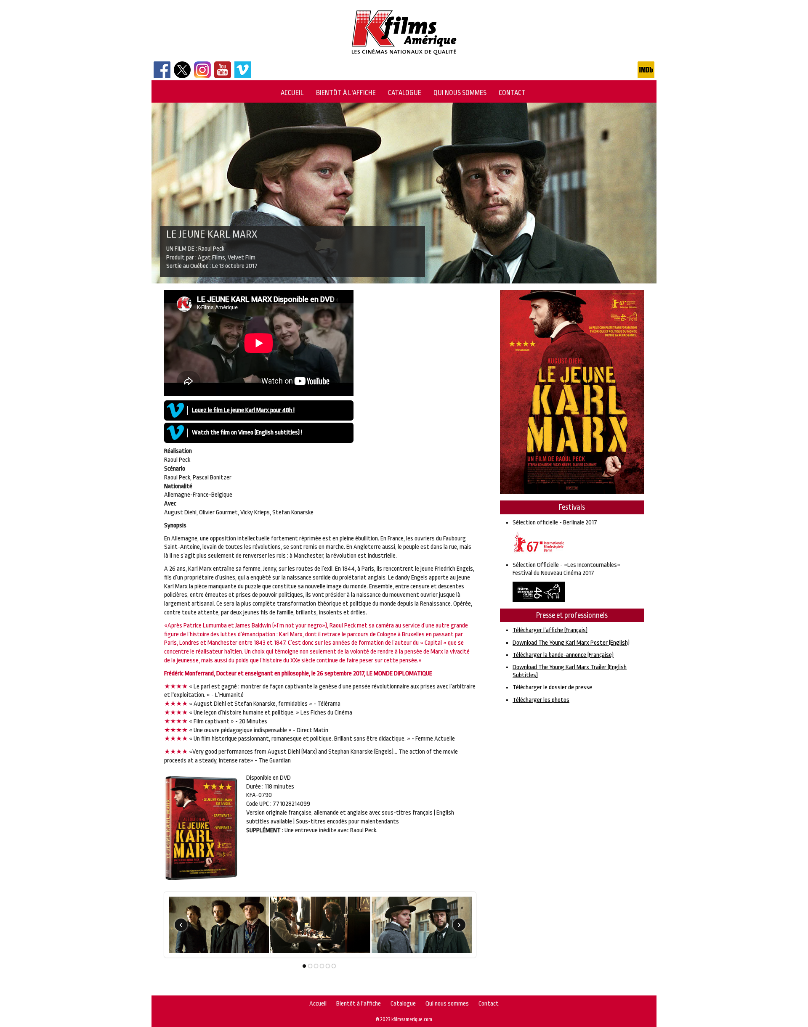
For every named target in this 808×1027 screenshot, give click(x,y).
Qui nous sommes (459, 93)
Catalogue (404, 93)
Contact (512, 93)
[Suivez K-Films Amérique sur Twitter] (182, 76)
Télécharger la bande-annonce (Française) (563, 655)
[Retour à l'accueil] (404, 55)
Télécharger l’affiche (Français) (550, 630)
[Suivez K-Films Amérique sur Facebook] (162, 76)
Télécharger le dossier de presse (552, 687)
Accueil (292, 93)
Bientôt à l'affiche (346, 93)
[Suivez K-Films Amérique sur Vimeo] (242, 76)
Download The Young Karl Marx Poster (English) (571, 642)
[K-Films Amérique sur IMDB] (646, 76)
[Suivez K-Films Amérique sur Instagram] (202, 76)
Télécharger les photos (541, 700)
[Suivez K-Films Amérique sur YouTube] (222, 76)
